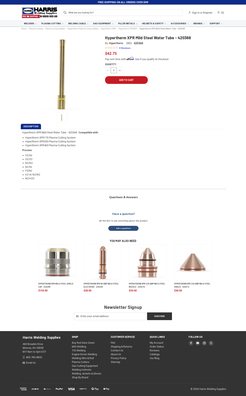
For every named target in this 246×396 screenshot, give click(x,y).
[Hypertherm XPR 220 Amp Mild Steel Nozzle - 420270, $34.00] (147, 262)
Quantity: (111, 64)
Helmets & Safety (153, 23)
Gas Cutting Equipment (85, 365)
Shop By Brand (80, 377)
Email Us (30, 362)
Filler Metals (126, 23)
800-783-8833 (33, 357)
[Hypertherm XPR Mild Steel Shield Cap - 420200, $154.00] (57, 262)
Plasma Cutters (80, 361)
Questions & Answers (123, 197)
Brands (197, 23)
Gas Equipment (102, 23)
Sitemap (115, 361)
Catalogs (155, 354)
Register (208, 12)
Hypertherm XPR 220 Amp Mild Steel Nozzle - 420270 (147, 285)
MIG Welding (79, 346)
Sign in (196, 12)
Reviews (154, 350)
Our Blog (154, 358)
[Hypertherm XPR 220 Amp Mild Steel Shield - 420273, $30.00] (193, 262)
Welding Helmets (81, 369)
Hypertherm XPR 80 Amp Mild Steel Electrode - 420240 (101, 285)
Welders (29, 23)
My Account (156, 342)
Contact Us (117, 350)
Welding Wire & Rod (83, 358)
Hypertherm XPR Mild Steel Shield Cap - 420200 (55, 285)
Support (215, 23)
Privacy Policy (118, 358)
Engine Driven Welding (84, 354)
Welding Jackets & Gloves (86, 373)
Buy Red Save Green (83, 342)
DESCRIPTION (30, 126)
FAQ (113, 342)
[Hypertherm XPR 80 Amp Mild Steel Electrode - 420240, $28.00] (102, 262)
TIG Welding (79, 350)
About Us (116, 354)
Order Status (157, 346)
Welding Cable (77, 23)
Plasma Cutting (51, 23)
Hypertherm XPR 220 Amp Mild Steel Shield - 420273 (192, 285)
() (222, 12)
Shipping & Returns (121, 346)
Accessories (178, 23)
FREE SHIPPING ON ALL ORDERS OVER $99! (123, 2)
